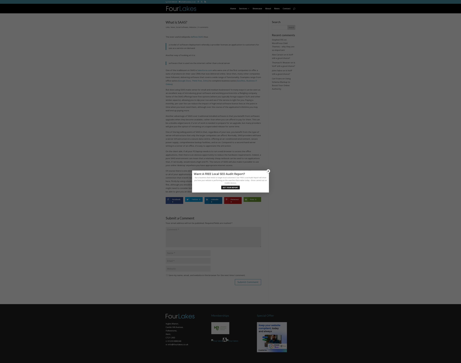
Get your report (230, 187)
